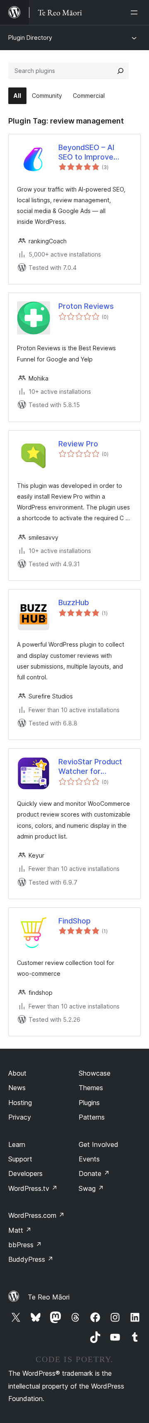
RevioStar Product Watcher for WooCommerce (90, 766)
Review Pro (78, 443)
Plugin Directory (30, 37)
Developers (25, 1173)
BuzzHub (73, 602)
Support (20, 1159)
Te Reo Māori (49, 1297)
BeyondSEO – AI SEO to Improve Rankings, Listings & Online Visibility (93, 152)
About (17, 1073)
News (17, 1088)
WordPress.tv (33, 1188)
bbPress (25, 1245)
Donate (94, 1173)
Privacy (19, 1117)
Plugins (89, 1102)
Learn (16, 1144)
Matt (19, 1230)
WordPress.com (36, 1215)
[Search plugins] (120, 71)
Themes (91, 1088)
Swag (91, 1188)
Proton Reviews (86, 306)
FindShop (74, 920)
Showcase (95, 1073)
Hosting (20, 1102)
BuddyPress (30, 1259)
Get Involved (98, 1144)
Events (89, 1159)
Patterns (92, 1117)
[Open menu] (136, 12)
